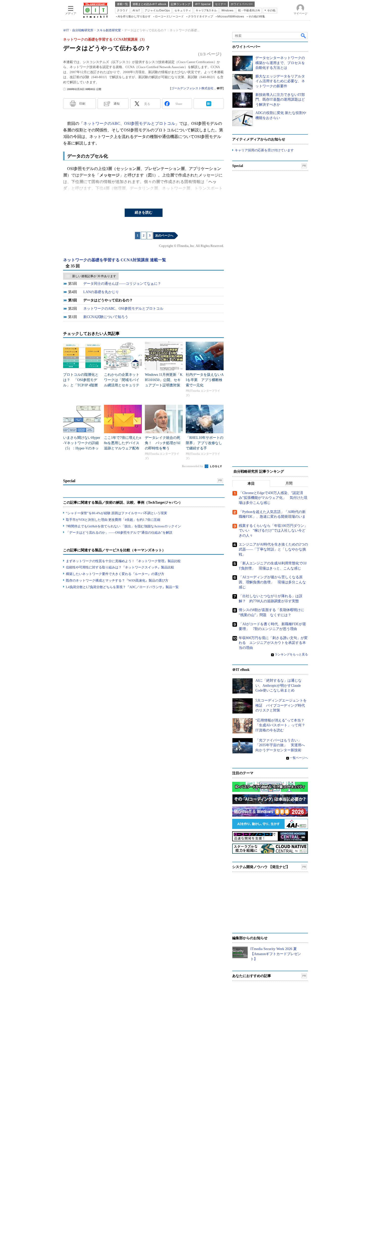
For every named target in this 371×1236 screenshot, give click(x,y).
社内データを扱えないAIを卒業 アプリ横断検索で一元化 (205, 380)
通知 (117, 103)
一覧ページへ (299, 758)
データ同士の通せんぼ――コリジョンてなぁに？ (122, 283)
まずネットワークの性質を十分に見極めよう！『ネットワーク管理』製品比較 (123, 561)
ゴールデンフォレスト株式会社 (192, 88)
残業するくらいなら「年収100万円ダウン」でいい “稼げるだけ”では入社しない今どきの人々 (273, 530)
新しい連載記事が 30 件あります (94, 276)
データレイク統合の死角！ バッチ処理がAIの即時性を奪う (162, 443)
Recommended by (193, 466)
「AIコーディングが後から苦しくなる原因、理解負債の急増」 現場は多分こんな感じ (272, 582)
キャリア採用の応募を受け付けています (264, 150)
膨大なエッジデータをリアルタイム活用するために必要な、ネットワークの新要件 (280, 81)
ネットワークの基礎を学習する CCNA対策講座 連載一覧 (114, 260)
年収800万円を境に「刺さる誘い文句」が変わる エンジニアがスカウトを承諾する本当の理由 (273, 643)
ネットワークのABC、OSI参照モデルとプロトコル (129, 123)
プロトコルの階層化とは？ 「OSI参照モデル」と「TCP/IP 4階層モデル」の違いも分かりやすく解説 (80, 385)
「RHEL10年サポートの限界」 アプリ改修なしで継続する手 (204, 443)
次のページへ (164, 235)
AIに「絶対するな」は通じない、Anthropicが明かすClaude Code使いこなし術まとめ (278, 685)
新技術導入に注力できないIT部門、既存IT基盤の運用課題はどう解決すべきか (280, 99)
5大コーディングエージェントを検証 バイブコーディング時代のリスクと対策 (281, 705)
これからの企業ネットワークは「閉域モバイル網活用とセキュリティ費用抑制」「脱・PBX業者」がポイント (122, 385)
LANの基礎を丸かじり (101, 292)
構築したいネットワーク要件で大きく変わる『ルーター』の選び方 (115, 574)
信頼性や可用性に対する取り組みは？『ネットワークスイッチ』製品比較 (120, 567)
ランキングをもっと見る (291, 654)
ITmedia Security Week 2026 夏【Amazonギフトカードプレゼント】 (275, 954)
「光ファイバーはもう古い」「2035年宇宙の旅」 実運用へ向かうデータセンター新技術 (280, 745)
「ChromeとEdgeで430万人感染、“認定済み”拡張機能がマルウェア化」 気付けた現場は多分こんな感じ (273, 498)
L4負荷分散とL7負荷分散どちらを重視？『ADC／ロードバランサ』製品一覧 (122, 587)
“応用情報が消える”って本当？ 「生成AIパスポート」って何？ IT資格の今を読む (282, 725)
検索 (303, 35)
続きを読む (143, 212)
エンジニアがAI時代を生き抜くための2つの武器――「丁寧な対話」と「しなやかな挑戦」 (273, 549)
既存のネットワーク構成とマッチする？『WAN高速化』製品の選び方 (117, 580)
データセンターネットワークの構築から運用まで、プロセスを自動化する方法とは (280, 63)
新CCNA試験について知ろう (105, 317)
